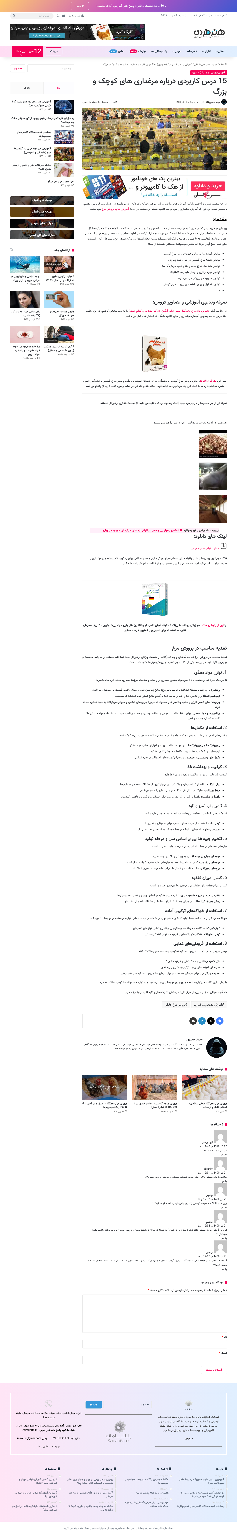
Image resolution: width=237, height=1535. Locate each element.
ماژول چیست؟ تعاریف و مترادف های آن (62, 314)
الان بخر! (80, 6)
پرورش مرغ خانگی (175, 1004)
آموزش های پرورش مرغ (115, 209)
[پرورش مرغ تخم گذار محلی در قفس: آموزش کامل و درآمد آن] (204, 1087)
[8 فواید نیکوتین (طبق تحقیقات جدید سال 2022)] (59, 264)
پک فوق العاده (208, 380)
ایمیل (223, 1353)
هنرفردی (189, 1438)
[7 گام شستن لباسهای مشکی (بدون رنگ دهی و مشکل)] (59, 334)
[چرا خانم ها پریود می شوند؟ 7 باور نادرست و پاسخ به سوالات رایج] (25, 334)
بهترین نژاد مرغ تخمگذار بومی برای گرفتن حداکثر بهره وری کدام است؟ (168, 310)
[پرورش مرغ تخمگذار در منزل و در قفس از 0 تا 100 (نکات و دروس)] (104, 1087)
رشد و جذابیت (160, 51)
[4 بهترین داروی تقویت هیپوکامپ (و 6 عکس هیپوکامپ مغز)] (64, 107)
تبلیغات (138, 51)
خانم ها (193, 51)
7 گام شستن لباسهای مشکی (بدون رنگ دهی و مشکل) (59, 349)
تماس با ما (43, 1446)
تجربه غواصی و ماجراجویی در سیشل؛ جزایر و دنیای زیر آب (25, 278)
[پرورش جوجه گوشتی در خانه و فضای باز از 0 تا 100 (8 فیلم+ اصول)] (154, 1087)
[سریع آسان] (154, 198)
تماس (117, 51)
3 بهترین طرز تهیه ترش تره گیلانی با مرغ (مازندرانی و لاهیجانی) (32, 151)
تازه (59, 88)
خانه (221, 64)
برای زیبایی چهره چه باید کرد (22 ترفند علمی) (25, 314)
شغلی (221, 51)
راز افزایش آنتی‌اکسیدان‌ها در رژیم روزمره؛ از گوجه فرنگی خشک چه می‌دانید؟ (42, 120)
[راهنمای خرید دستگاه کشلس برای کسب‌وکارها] (64, 137)
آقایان (208, 51)
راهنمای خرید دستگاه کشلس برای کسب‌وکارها (34, 134)
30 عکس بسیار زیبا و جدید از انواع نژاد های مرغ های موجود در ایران (142, 530)
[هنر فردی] (209, 33)
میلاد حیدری (214, 102)
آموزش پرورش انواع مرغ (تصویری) (174, 64)
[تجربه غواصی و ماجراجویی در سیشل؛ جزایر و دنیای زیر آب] (25, 264)
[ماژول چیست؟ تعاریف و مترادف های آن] (59, 299)
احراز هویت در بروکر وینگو (61, 182)
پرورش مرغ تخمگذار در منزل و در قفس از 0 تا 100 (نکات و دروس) (104, 1105)
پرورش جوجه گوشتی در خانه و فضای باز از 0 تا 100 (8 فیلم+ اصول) (155, 1105)
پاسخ (224, 1155)
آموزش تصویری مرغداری (208, 1004)
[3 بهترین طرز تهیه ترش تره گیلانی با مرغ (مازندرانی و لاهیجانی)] (64, 154)
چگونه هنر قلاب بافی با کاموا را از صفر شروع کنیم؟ (32, 167)
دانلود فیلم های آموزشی (205, 548)
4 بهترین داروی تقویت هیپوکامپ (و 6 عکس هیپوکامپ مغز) (31, 104)
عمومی (178, 51)
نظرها (27, 88)
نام (224, 1337)
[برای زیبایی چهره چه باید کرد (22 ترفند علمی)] (25, 299)
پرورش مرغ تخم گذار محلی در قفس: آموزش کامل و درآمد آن (208, 1105)
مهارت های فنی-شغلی (205, 64)
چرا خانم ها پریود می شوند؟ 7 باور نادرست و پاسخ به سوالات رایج (26, 351)
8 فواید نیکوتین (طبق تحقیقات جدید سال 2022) (60, 278)
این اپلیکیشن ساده (213, 625)
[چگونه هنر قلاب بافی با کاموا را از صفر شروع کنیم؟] (64, 170)
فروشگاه (54, 51)
